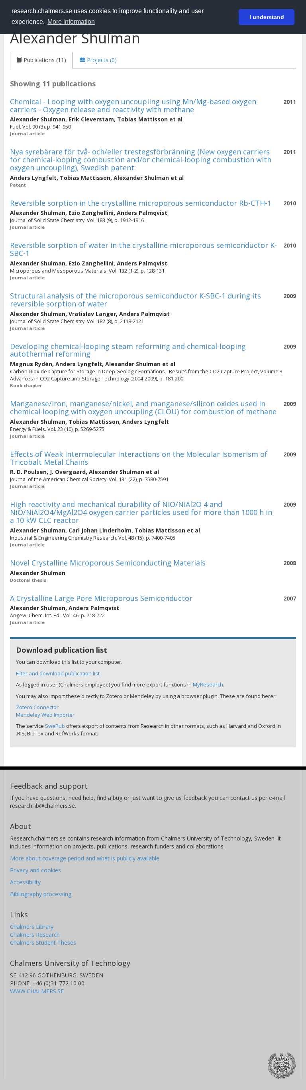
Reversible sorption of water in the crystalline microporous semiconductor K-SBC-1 (143, 249)
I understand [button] (266, 17)
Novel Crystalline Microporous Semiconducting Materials (108, 562)
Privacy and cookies (35, 870)
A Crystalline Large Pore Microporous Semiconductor (101, 598)
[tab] (41, 60)
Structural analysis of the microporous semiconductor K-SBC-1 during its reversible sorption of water (135, 299)
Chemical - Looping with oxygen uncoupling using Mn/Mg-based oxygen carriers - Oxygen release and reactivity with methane (133, 105)
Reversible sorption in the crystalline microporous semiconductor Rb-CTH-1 (140, 203)
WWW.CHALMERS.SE (37, 991)
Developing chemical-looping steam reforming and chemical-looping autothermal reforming (128, 350)
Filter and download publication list (58, 673)
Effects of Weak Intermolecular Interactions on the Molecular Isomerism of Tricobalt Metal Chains (138, 458)
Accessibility (25, 882)
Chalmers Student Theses (43, 942)
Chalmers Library (31, 926)
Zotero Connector (37, 707)
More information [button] (71, 21)
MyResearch (208, 684)
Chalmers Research (35, 934)
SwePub (55, 725)
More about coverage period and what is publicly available (84, 858)
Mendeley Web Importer (45, 714)
